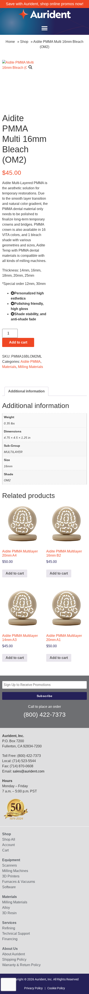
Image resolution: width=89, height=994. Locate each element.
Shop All (8, 839)
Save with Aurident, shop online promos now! (44, 4)
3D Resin (9, 913)
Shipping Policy (14, 959)
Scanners (9, 865)
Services (9, 923)
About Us (10, 949)
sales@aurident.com (28, 771)
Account (8, 845)
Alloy (6, 907)
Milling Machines (15, 871)
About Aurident (13, 954)
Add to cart (18, 342)
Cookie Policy (56, 988)
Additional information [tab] (26, 391)
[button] (44, 28)
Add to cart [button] (15, 573)
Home (10, 41)
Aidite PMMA (31, 361)
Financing (9, 939)
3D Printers (10, 876)
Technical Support (16, 933)
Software (9, 887)
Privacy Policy (33, 988)
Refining (8, 928)
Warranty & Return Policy (21, 965)
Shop (24, 41)
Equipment (11, 860)
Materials (9, 367)
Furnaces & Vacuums (18, 881)
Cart (5, 850)
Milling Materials (30, 367)
